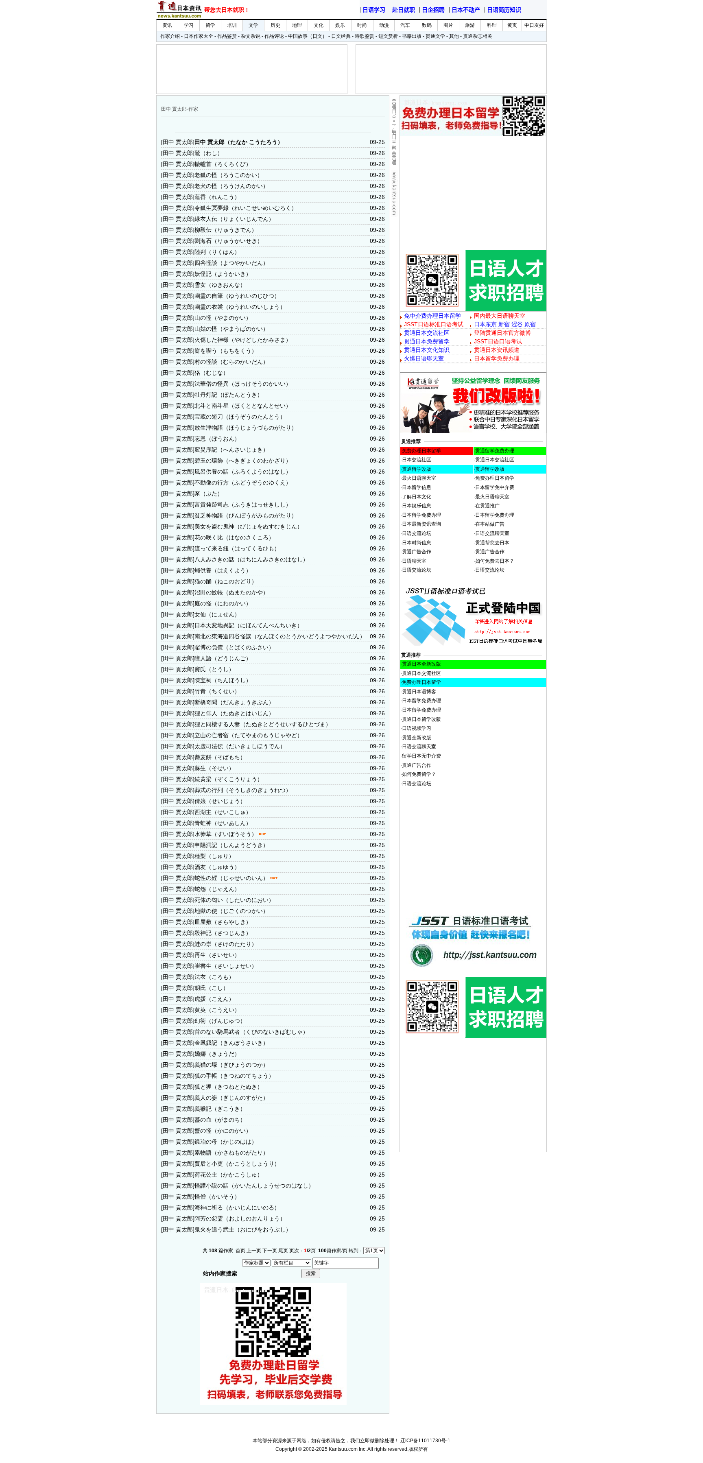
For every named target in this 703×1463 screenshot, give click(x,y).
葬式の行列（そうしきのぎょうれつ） (242, 790)
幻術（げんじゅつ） (220, 1021)
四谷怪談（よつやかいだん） (231, 263)
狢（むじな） (211, 372)
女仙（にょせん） (217, 614)
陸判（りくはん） (217, 252)
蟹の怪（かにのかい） (222, 1130)
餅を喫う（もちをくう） (225, 350)
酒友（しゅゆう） (217, 867)
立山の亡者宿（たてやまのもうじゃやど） (248, 735)
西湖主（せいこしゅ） (222, 812)
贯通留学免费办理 (494, 451)
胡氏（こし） (211, 988)
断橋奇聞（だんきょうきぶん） (234, 702)
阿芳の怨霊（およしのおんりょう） (240, 1218)
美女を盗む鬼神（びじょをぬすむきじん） (248, 526)
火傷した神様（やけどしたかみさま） (242, 339)
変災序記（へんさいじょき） (231, 449)
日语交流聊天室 (492, 533)
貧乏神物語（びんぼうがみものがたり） (245, 515)
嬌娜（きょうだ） (217, 1053)
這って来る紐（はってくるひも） (237, 548)
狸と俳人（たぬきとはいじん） (234, 713)
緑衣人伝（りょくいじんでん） (234, 219)
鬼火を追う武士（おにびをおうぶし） (242, 1229)
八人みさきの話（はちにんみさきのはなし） (251, 559)
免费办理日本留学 (421, 451)
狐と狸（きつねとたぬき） (228, 1086)
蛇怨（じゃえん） (217, 889)
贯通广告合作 (416, 552)
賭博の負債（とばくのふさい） (234, 647)
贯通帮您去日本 (492, 543)
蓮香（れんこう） (217, 197)
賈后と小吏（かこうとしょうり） (237, 1163)
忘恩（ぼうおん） (217, 438)
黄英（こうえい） (217, 1010)
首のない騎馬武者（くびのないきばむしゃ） (251, 1031)
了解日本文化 (416, 497)
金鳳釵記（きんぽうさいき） (231, 1042)
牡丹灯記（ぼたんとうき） (228, 394)
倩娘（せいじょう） (220, 801)
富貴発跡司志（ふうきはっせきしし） (242, 504)
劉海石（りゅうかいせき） (228, 241)
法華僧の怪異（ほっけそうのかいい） (242, 383)
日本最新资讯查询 (421, 524)
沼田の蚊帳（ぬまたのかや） (231, 592)
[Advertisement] (473, 193)
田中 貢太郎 (178, 142)
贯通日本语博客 (419, 691)
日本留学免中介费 (494, 487)
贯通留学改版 (416, 469)
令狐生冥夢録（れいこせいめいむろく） (245, 208)
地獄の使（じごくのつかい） (231, 911)
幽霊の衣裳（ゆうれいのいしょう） (240, 307)
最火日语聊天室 (419, 478)
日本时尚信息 (416, 543)
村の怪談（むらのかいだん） (231, 361)
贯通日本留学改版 (421, 719)
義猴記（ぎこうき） (220, 1108)
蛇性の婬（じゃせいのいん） (231, 878)
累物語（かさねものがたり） (231, 1152)
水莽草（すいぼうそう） (225, 834)
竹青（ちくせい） (217, 691)
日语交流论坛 (416, 533)
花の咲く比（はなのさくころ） (234, 537)
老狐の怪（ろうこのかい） (228, 175)
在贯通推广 (487, 506)
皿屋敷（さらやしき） (222, 922)
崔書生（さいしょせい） (225, 966)
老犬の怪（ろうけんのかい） (231, 186)
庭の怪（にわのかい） (222, 603)
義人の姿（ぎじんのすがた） (231, 1097)
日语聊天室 (414, 561)
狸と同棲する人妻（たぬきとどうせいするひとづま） (262, 724)
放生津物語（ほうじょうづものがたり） (245, 427)
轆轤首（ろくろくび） (222, 164)
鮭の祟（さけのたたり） (225, 944)
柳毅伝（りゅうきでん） (225, 230)
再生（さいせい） (217, 955)
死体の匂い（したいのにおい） (234, 900)
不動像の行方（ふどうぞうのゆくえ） (242, 482)
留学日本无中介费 (421, 756)
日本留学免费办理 (421, 515)
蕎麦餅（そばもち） (220, 757)
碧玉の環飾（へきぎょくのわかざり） (242, 460)
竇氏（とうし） (214, 669)
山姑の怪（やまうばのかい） (231, 328)
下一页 (269, 1250)
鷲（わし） (208, 153)
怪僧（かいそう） (217, 1196)
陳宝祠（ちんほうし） (222, 680)
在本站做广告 (489, 524)
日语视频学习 (416, 728)
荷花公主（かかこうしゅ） (228, 1174)
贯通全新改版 (416, 737)
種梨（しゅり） (214, 856)
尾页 (283, 1250)
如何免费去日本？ (494, 561)
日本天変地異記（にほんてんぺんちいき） (248, 625)
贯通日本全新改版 (421, 664)
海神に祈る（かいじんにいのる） (237, 1207)
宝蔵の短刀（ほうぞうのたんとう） (240, 416)
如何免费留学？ (419, 774)
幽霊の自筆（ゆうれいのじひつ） (237, 296)
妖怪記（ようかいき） (222, 274)
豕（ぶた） (208, 493)
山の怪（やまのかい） (222, 317)
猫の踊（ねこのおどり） (225, 581)
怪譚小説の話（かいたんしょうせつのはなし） (254, 1185)
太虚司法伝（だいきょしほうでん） (240, 746)
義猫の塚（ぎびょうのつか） (231, 1064)
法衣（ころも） (214, 977)
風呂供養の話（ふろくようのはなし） (242, 471)
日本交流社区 (416, 460)
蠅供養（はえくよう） (222, 570)
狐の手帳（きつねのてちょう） (234, 1075)
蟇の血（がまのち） (220, 1119)
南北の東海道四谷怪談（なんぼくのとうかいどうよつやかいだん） (279, 636)
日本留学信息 (416, 487)
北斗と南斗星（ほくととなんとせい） (242, 405)
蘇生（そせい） (214, 768)
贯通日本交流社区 (494, 460)
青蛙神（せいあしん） (222, 823)
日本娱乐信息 (416, 506)
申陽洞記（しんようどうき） (231, 845)
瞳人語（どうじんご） (222, 658)
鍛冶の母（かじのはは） (225, 1141)
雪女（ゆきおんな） (220, 285)
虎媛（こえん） (214, 999)
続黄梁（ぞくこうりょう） (228, 779)
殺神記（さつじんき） (222, 933)
